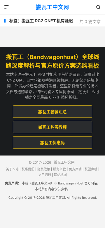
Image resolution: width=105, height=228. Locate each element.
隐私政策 (43, 169)
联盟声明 (91, 169)
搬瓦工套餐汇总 (52, 111)
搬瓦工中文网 (52, 7)
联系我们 (28, 169)
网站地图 (60, 175)
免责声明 (75, 169)
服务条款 (59, 169)
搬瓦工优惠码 (52, 142)
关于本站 (12, 169)
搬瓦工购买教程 (52, 127)
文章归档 (44, 175)
